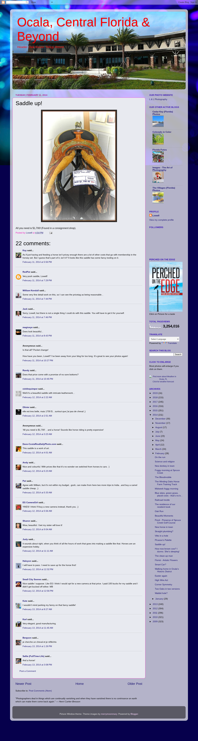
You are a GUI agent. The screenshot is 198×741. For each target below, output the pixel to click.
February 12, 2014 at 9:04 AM (37, 529)
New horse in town (164, 527)
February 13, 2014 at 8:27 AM (37, 609)
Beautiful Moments (164, 515)
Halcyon (27, 561)
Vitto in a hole (161, 535)
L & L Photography (158, 99)
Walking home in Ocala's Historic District (167, 570)
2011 (155, 613)
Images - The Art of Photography (162, 168)
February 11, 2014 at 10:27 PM (38, 360)
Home (79, 683)
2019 (155, 393)
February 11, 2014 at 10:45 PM (38, 379)
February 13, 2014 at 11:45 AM (38, 628)
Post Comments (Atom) (40, 690)
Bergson (27, 637)
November (160, 423)
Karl (25, 619)
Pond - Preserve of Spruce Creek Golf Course (168, 521)
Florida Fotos (160, 149)
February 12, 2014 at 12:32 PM (38, 569)
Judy (25, 539)
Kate (25, 601)
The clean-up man (164, 556)
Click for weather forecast (163, 382)
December (160, 418)
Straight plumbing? (164, 531)
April (157, 444)
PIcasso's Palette (163, 540)
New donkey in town (164, 466)
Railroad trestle (162, 500)
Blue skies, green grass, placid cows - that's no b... (169, 494)
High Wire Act (161, 580)
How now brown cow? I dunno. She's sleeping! (167, 550)
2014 (155, 415)
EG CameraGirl (30, 502)
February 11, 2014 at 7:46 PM (37, 317)
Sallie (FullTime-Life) (33, 656)
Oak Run (159, 511)
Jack (25, 309)
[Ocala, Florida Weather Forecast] (163, 379)
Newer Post (23, 683)
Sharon (26, 521)
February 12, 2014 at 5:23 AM (37, 471)
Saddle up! (160, 544)
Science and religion (165, 461)
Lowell (155, 215)
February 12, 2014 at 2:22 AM (37, 397)
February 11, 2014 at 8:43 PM (37, 335)
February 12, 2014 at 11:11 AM (38, 551)
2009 (155, 621)
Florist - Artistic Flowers (166, 560)
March (158, 449)
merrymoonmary (109, 714)
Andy (25, 462)
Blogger (134, 714)
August (159, 427)
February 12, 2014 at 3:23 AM (37, 434)
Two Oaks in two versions (167, 589)
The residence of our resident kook (165, 505)
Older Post (135, 683)
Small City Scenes (32, 579)
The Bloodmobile (163, 477)
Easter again (161, 576)
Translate (172, 343)
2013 (155, 604)
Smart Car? (160, 564)
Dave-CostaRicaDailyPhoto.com (39, 444)
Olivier (26, 407)
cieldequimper (30, 389)
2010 (155, 617)
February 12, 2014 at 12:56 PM (38, 591)
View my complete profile (161, 220)
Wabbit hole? (161, 593)
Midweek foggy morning (166, 488)
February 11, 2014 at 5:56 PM (37, 262)
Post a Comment (27, 671)
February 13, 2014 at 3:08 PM (37, 664)
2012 (155, 608)
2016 (155, 406)
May (157, 440)
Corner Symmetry (163, 584)
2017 (155, 402)
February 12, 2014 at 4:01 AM (37, 452)
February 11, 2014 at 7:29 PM (37, 280)
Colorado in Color (162, 132)
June (158, 436)
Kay (25, 250)
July (157, 431)
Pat (24, 481)
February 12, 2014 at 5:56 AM (37, 511)
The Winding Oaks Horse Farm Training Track (167, 482)
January (159, 598)
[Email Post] (50, 232)
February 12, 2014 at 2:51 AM (37, 415)
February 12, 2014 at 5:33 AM (37, 492)
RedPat (26, 272)
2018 (155, 397)
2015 (155, 410)
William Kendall (31, 290)
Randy (26, 370)
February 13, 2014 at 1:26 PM (37, 646)
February (160, 453)
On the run (160, 457)
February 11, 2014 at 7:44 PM (37, 299)
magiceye (28, 327)
